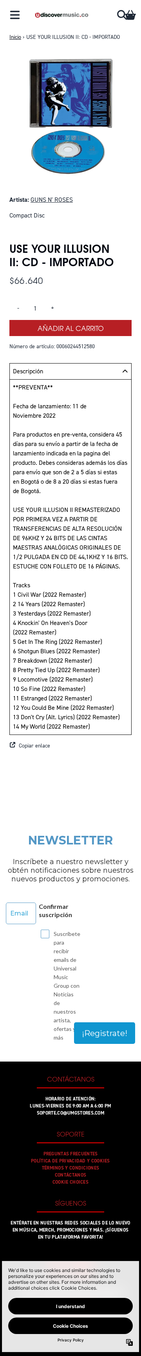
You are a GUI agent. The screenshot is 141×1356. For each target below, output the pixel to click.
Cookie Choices (70, 1182)
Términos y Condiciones (70, 1168)
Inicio (15, 37)
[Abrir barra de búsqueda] (121, 14)
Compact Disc (27, 215)
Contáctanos (70, 1175)
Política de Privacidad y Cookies (70, 1161)
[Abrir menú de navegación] (15, 15)
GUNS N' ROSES (52, 200)
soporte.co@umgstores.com (70, 1113)
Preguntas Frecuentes (70, 1154)
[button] (70, 746)
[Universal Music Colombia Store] (61, 15)
